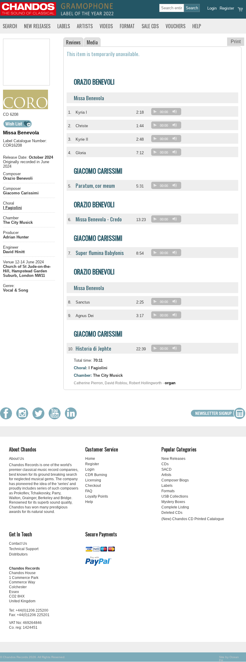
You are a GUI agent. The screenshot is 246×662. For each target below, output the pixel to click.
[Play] (155, 111)
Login (212, 8)
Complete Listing (175, 507)
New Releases (37, 26)
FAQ (88, 491)
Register (227, 8)
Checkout (93, 486)
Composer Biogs (175, 480)
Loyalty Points (96, 496)
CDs (165, 464)
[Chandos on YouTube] (56, 418)
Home (90, 459)
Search (10, 26)
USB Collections (174, 496)
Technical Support (23, 549)
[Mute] (174, 111)
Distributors (18, 554)
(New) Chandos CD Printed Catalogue (192, 519)
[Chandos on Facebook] (7, 418)
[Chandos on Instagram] (23, 418)
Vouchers (175, 26)
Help (196, 26)
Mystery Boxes (173, 502)
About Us (16, 459)
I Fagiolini (12, 207)
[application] (167, 113)
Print (236, 41)
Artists (85, 26)
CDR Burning (96, 475)
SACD (166, 469)
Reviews (73, 42)
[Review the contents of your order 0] (240, 11)
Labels (63, 26)
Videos (106, 26)
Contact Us (18, 543)
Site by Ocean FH (229, 658)
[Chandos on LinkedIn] (72, 418)
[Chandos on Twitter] (39, 418)
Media (92, 42)
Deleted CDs (171, 513)
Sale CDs (150, 26)
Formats (168, 491)
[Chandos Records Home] (28, 14)
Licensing (93, 480)
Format (127, 26)
